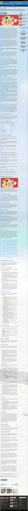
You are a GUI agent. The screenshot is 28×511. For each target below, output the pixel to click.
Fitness (13, 492)
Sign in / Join (1, 0)
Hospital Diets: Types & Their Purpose (14, 485)
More (16, 5)
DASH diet (7, 476)
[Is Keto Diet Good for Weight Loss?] (20, 25)
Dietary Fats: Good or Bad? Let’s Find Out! (9, 493)
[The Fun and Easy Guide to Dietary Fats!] (3, 491)
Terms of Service (24, 510)
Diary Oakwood (21, 39)
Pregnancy (12, 5)
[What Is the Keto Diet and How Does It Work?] (20, 22)
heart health (13, 476)
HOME (2, 5)
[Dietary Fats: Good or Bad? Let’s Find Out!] (9, 491)
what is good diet (14, 447)
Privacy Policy (19, 510)
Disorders (8, 5)
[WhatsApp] (6, 13)
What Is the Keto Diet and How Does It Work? (25, 21)
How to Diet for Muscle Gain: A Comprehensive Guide (25, 28)
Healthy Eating (10, 476)
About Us (13, 510)
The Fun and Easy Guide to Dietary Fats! (3, 493)
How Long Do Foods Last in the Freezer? (4, 485)
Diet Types (2, 492)
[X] (26, 0)
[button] (26, 6)
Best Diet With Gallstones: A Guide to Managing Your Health (23, 33)
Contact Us (16, 510)
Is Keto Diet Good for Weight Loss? (25, 24)
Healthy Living (20, 504)
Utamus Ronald (21, 47)
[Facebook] (23, 0)
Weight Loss (20, 505)
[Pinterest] (5, 13)
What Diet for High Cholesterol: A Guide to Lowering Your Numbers (23, 37)
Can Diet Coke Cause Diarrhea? (23, 45)
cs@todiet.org (4, 503)
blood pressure (4, 476)
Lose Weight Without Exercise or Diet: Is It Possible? (23, 41)
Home (1, 7)
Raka (21, 51)
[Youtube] (27, 0)
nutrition (17, 476)
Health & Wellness (5, 7)
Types (4, 5)
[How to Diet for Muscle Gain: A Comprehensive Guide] (15, 491)
